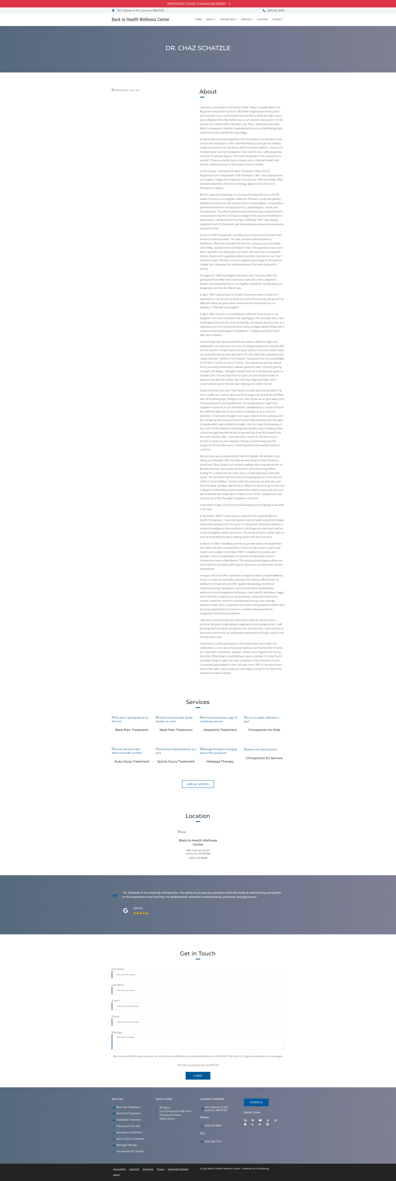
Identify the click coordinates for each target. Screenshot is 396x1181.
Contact (277, 19)
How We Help (227, 19)
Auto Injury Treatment (129, 1132)
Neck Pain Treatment (128, 1113)
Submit (198, 1075)
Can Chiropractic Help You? (175, 1111)
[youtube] (263, 1121)
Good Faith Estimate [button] (178, 1169)
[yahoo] (262, 1125)
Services (246, 19)
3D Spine (164, 1107)
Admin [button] (116, 1174)
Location (262, 19)
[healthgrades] (255, 1121)
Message (117, 1032)
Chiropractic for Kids (128, 1126)
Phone (115, 1016)
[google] (248, 1121)
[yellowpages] (277, 1121)
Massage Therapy (126, 1145)
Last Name (118, 985)
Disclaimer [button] (148, 1169)
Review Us (256, 1102)
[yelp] (270, 1121)
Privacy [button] (160, 1169)
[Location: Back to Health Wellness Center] (198, 832)
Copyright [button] (134, 1169)
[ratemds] (247, 1125)
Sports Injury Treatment (130, 1138)
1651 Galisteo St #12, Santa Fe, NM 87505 (140, 10)
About (209, 19)
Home (198, 19)
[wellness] (254, 1125)
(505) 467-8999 (275, 10)
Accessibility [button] (119, 1169)
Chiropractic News (170, 1115)
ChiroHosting (262, 1168)
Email (116, 1000)
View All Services (198, 784)
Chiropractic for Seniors (130, 1151)
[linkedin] (270, 1125)
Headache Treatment (128, 1119)
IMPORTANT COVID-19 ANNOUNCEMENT (196, 4)
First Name (118, 969)
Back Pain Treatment (128, 1107)
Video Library (167, 1118)
